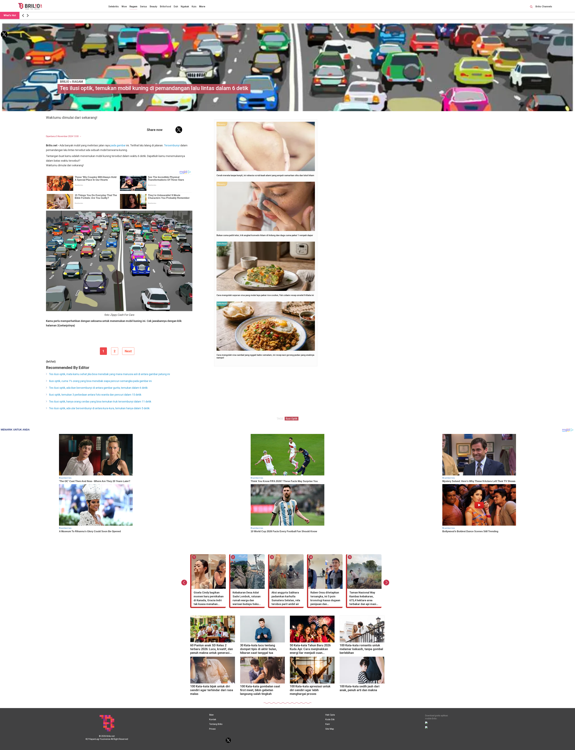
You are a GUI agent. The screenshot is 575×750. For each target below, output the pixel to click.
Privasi (212, 729)
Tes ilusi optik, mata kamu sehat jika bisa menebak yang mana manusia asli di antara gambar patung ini (109, 374)
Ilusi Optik (291, 418)
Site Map (329, 729)
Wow (124, 6)
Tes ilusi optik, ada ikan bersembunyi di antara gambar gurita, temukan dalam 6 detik (98, 387)
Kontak (212, 719)
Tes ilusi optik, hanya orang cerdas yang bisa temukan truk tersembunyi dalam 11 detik (100, 401)
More (202, 6)
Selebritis (113, 6)
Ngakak (185, 6)
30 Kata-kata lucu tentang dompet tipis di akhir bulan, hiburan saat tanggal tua (258, 649)
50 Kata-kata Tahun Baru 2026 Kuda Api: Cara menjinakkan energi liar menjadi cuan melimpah (310, 649)
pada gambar (118, 145)
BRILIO (64, 81)
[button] (23, 15)
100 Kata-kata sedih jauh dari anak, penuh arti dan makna (359, 688)
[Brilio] (30, 6)
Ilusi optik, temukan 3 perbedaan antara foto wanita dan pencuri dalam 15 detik (95, 394)
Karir (327, 724)
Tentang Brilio (216, 724)
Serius (143, 6)
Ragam (133, 6)
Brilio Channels (544, 6)
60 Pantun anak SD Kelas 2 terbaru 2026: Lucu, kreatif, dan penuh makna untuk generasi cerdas (211, 649)
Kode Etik (330, 719)
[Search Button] (531, 7)
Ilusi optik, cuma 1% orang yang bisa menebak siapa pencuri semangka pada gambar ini (100, 381)
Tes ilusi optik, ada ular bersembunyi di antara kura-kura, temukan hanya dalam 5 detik (99, 408)
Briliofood (165, 6)
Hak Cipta (330, 714)
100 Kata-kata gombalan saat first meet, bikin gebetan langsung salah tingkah (260, 690)
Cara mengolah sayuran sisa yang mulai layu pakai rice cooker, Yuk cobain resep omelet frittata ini (265, 295)
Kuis (194, 6)
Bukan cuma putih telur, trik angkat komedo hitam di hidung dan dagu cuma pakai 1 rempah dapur (265, 235)
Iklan (211, 714)
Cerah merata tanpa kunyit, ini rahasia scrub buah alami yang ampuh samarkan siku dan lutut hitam (265, 175)
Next (128, 351)
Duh (176, 6)
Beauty (153, 6)
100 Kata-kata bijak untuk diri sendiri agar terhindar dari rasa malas (211, 690)
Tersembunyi (172, 145)
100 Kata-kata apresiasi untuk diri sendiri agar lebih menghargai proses (310, 690)
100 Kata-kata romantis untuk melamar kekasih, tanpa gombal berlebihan (361, 649)
